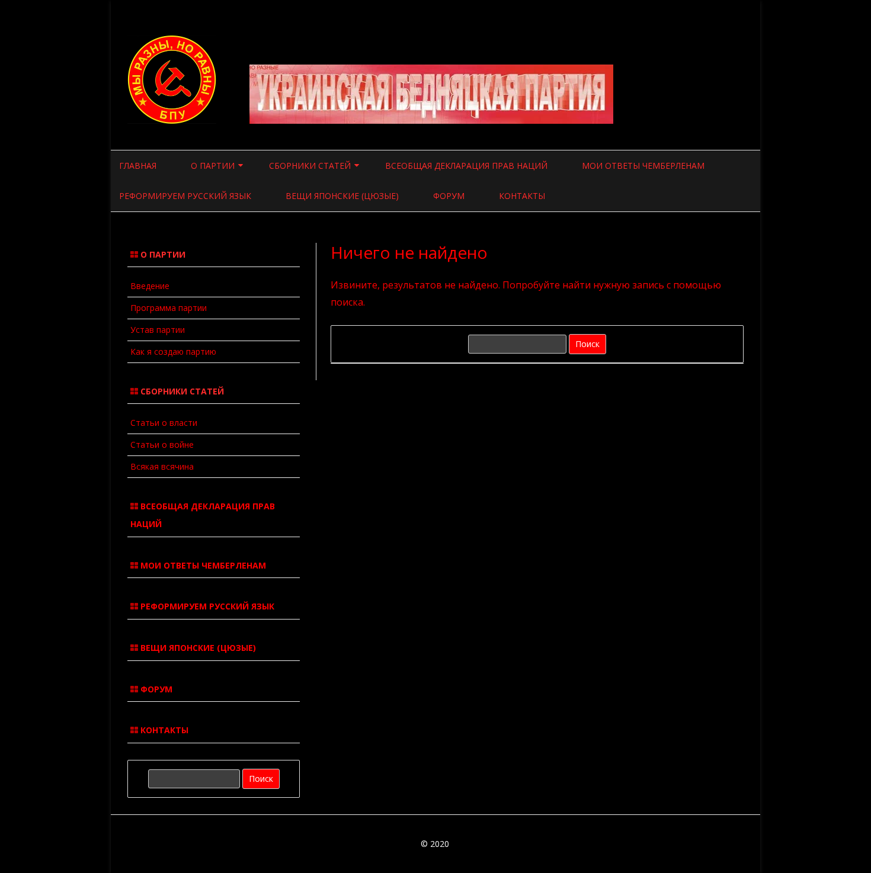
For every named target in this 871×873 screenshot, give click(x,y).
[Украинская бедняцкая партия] (173, 120)
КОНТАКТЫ (163, 730)
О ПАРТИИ (213, 165)
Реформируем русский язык (185, 195)
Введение (149, 285)
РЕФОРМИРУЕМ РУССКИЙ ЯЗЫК (206, 606)
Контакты (522, 195)
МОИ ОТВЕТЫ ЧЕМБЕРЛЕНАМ (202, 565)
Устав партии (157, 329)
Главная (137, 165)
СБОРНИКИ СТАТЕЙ (310, 165)
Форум (449, 195)
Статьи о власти (163, 422)
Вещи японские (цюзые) (342, 195)
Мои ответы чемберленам (643, 165)
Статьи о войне (162, 444)
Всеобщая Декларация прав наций (466, 165)
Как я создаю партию (173, 351)
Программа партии (168, 307)
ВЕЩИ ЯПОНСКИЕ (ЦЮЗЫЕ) (197, 647)
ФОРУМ (155, 689)
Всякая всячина (162, 466)
